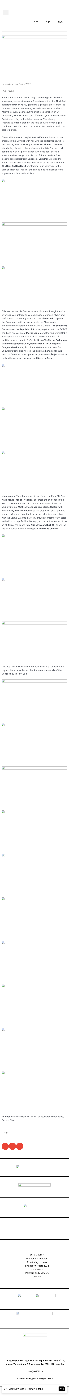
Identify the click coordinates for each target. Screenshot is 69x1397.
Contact (37, 1276)
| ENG (60, 22)
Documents (37, 1269)
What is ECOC (37, 1255)
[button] (6, 12)
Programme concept (36, 1258)
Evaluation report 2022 (37, 1265)
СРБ (36, 22)
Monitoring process (37, 1262)
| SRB (47, 22)
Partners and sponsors (37, 1273)
